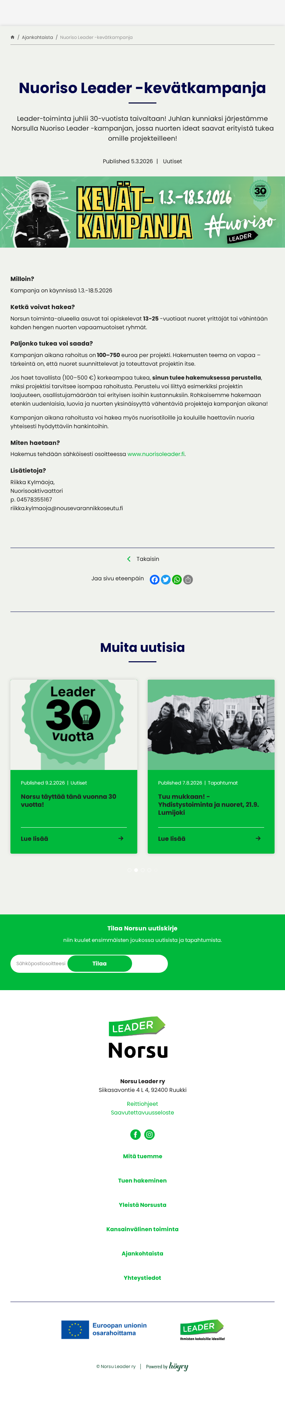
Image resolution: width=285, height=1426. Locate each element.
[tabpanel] (73, 767)
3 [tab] (143, 870)
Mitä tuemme (142, 1156)
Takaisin (148, 559)
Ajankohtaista (142, 1254)
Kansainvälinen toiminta (142, 1229)
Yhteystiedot (142, 1278)
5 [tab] (155, 870)
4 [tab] (149, 870)
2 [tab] (136, 870)
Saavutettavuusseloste (142, 1113)
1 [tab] (129, 870)
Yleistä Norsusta (142, 1205)
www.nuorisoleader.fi (156, 454)
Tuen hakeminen (142, 1181)
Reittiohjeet (142, 1104)
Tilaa (99, 964)
